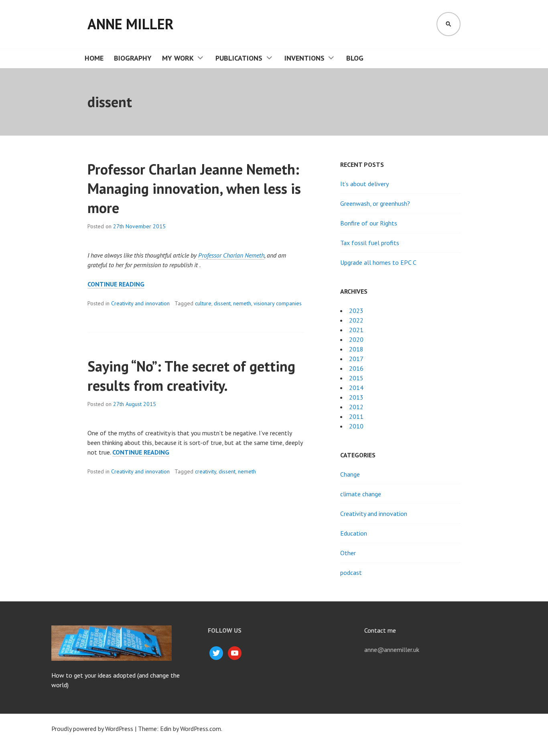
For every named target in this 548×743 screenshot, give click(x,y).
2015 (356, 378)
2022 (356, 320)
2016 (356, 368)
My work (178, 58)
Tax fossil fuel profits (369, 243)
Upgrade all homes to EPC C (378, 262)
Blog (354, 58)
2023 (356, 311)
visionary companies (278, 303)
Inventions (304, 58)
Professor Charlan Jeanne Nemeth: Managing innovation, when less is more (194, 188)
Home (94, 58)
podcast (351, 572)
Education (353, 533)
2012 (356, 407)
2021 (356, 330)
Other (348, 553)
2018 (356, 349)
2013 (356, 397)
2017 (356, 359)
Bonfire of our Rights (368, 223)
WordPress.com (200, 729)
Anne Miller (130, 23)
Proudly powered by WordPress (92, 729)
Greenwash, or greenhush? (375, 203)
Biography (133, 58)
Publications (238, 58)
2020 (356, 339)
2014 (356, 388)
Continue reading (115, 284)
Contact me (380, 630)
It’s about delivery (364, 184)
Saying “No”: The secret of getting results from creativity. (191, 376)
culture (203, 303)
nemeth (242, 303)
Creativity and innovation (140, 303)
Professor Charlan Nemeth (231, 255)
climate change (360, 494)
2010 (356, 426)
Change (350, 474)
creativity (205, 471)
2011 (356, 416)
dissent (222, 303)
